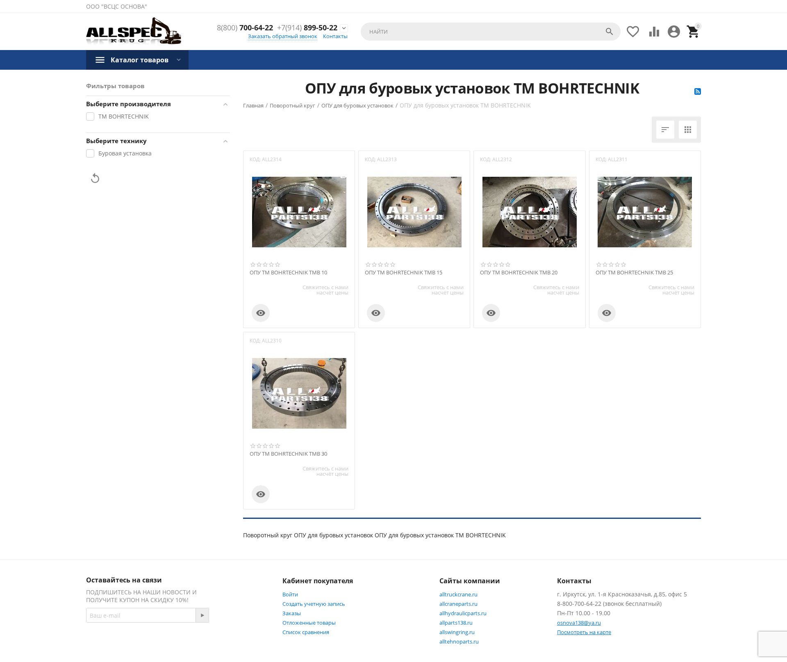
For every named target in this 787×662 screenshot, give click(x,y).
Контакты (335, 36)
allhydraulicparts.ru (463, 613)
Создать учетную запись (313, 603)
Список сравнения (305, 632)
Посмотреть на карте (584, 632)
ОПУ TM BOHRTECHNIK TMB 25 (634, 272)
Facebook (203, 644)
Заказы (291, 613)
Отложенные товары (309, 622)
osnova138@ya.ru (579, 622)
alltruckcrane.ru (458, 594)
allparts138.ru (456, 622)
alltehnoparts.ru (459, 641)
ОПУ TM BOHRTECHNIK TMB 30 (288, 454)
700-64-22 (245, 27)
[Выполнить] (202, 615)
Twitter (244, 644)
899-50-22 (307, 27)
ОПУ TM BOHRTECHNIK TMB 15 (403, 272)
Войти (290, 594)
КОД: (255, 159)
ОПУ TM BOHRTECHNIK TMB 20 (518, 272)
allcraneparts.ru (458, 603)
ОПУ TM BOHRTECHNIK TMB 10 (288, 272)
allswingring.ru (457, 632)
